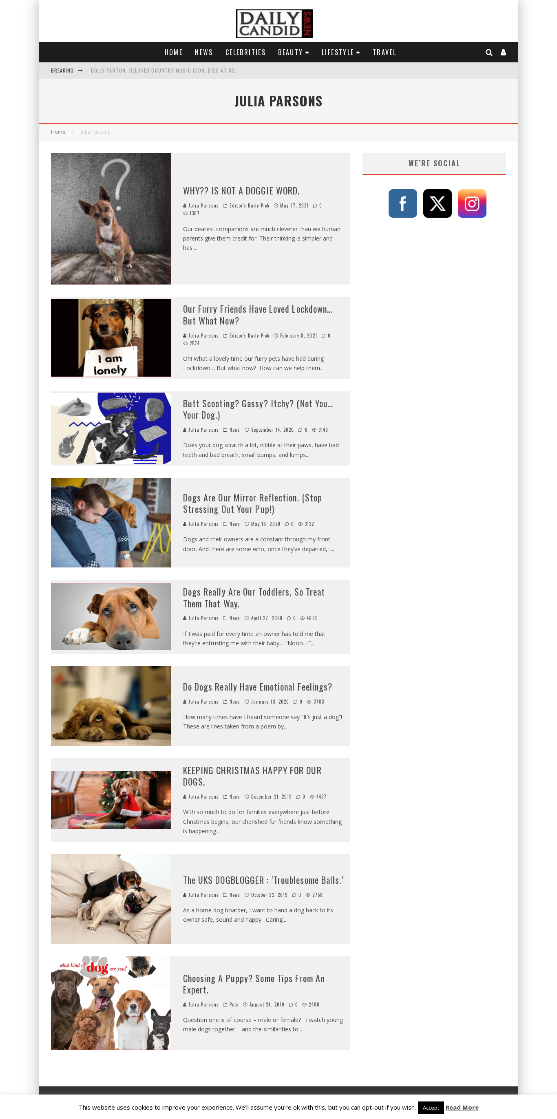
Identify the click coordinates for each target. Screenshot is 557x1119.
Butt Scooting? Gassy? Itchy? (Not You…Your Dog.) (258, 409)
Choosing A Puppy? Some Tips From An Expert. (254, 983)
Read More (462, 1107)
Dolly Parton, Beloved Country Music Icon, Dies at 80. (164, 70)
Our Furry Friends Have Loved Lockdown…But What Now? (258, 314)
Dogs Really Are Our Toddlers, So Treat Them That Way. (254, 597)
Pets (234, 1004)
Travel (384, 52)
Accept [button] (431, 1107)
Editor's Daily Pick (250, 205)
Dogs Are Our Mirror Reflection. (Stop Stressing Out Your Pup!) (253, 503)
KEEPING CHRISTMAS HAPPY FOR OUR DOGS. (252, 776)
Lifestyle (338, 52)
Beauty (290, 52)
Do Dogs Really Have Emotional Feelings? (258, 686)
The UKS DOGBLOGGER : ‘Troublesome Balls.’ (263, 879)
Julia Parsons (203, 205)
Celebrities (245, 52)
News (204, 52)
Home (174, 52)
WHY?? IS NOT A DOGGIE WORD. (241, 190)
